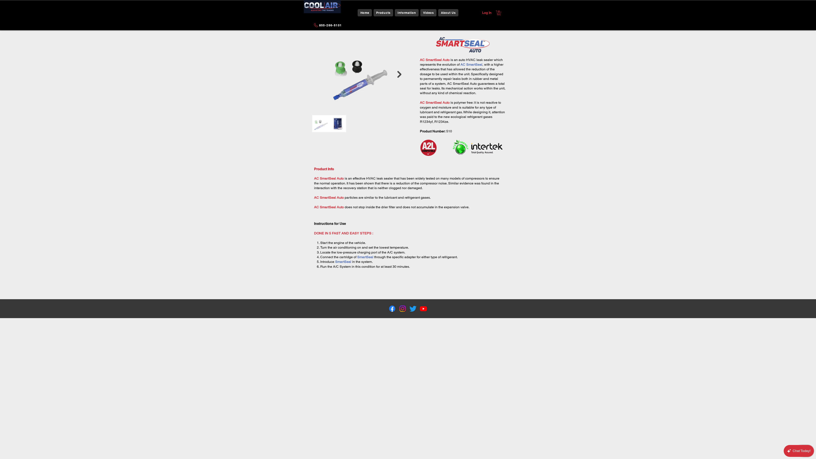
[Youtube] (423, 309)
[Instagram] (402, 309)
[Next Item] (399, 74)
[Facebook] (392, 309)
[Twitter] (413, 309)
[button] (383, 12)
